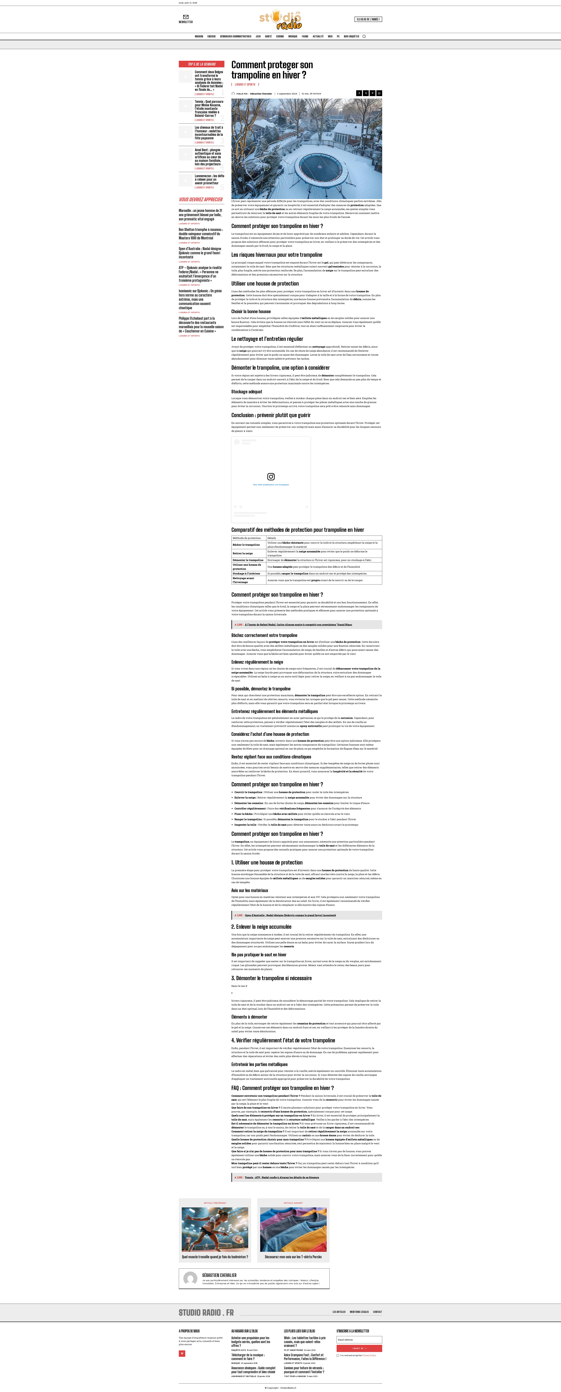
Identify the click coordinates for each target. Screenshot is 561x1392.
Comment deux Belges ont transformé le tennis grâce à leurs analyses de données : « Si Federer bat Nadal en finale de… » (209, 81)
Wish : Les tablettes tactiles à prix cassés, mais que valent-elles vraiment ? (305, 1342)
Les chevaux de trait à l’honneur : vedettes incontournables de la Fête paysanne (209, 132)
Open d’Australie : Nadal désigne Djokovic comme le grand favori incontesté (200, 253)
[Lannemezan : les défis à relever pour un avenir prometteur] (186, 180)
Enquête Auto (238, 1350)
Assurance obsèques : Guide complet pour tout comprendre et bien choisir (253, 1370)
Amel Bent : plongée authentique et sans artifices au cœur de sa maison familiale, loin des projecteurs (208, 157)
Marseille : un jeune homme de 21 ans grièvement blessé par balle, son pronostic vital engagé (200, 214)
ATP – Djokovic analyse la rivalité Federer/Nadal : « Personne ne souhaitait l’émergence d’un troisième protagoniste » (200, 274)
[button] (364, 36)
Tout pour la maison (295, 1376)
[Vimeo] (182, 1353)
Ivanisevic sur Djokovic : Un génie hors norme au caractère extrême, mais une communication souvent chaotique (200, 299)
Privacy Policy (369, 1355)
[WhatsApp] (379, 93)
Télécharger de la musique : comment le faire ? (248, 1357)
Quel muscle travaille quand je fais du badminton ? (215, 1257)
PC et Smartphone (293, 1350)
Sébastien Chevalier (261, 93)
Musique (235, 1363)
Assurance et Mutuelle (243, 1376)
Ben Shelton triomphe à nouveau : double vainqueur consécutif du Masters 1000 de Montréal (201, 233)
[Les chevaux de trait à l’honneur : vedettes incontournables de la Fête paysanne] (186, 132)
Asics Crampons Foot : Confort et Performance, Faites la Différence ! (305, 1357)
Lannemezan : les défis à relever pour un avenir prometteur (209, 179)
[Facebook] (359, 93)
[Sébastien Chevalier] (234, 94)
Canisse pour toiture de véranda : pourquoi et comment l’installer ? (304, 1370)
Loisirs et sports (204, 94)
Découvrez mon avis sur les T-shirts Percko (293, 1257)
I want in (357, 1348)
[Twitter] (366, 93)
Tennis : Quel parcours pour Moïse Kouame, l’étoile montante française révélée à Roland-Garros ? (209, 109)
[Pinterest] (372, 93)
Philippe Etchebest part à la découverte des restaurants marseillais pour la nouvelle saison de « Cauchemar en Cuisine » (201, 324)
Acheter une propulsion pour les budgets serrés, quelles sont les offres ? (250, 1342)
